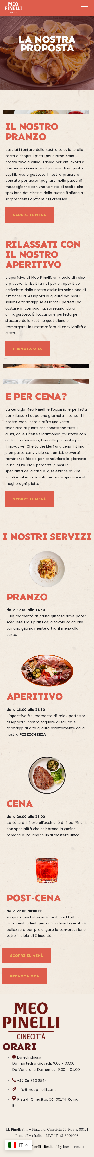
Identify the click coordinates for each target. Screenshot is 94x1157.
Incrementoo (73, 1146)
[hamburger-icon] (84, 8)
